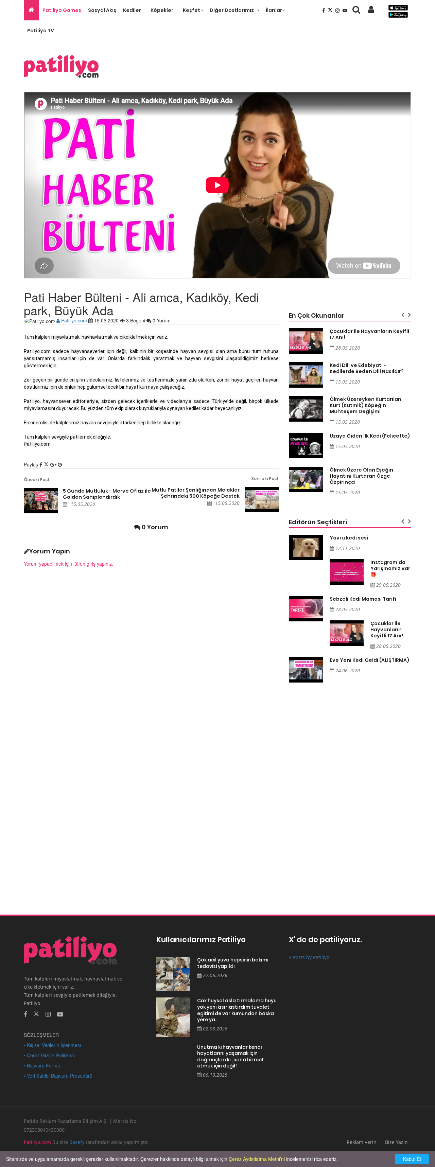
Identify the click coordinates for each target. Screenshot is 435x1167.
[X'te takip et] (36, 1013)
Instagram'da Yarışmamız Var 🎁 (390, 568)
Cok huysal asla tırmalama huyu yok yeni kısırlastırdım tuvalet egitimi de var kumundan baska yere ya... (237, 1010)
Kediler (132, 10)
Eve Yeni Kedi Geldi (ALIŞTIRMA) (369, 660)
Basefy (76, 1142)
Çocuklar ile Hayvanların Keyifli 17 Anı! (369, 334)
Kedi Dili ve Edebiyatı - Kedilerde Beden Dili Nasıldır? (367, 368)
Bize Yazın (396, 1142)
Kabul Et (412, 1158)
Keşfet (191, 10)
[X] (331, 10)
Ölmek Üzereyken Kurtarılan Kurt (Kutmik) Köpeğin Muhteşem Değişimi (365, 405)
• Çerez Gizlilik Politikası (49, 1055)
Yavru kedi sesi (349, 538)
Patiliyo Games (61, 10)
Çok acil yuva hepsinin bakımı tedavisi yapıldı (232, 963)
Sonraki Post (265, 478)
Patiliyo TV (40, 30)
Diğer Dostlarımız (232, 10)
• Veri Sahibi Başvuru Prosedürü (58, 1075)
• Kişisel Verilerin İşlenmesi (52, 1045)
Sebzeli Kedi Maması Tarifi (363, 599)
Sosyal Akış (102, 10)
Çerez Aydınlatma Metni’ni (257, 1158)
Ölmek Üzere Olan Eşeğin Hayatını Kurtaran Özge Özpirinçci (361, 476)
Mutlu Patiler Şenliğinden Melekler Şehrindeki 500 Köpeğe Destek (196, 493)
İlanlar (274, 10)
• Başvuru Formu (42, 1065)
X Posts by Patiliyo (309, 957)
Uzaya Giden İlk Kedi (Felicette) (370, 436)
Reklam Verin (362, 1142)
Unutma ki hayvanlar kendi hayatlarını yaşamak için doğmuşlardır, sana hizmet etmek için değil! (230, 1056)
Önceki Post (37, 479)
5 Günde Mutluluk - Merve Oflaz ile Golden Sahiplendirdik (107, 494)
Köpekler (162, 10)
